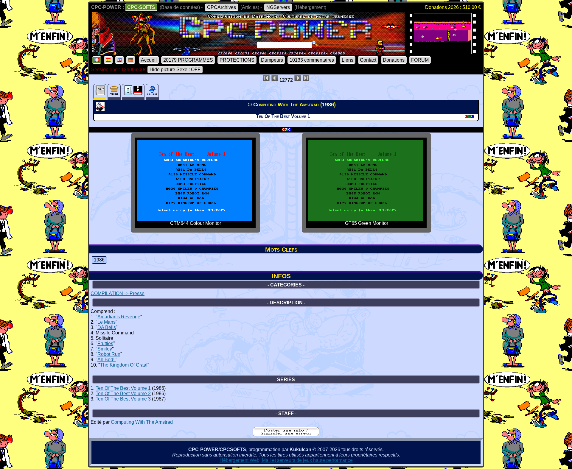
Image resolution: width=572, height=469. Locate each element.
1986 (99, 259)
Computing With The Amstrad (142, 422)
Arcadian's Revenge (118, 316)
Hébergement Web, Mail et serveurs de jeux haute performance (286, 460)
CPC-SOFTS (141, 7)
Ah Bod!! (106, 359)
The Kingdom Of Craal (123, 364)
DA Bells (106, 327)
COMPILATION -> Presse (117, 293)
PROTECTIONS (237, 60)
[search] (315, 43)
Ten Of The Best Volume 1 (123, 388)
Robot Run (108, 354)
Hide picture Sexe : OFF (175, 69)
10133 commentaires (312, 60)
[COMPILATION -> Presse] (100, 109)
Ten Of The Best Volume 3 (123, 398)
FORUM (420, 60)
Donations (394, 60)
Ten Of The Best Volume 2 (123, 393)
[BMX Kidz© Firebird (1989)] (442, 52)
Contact (368, 60)
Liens (347, 60)
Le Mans (106, 322)
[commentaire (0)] (152, 92)
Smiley (104, 348)
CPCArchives (221, 7)
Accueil (149, 60)
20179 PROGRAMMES (188, 60)
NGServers (278, 7)
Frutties (105, 343)
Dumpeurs (272, 60)
